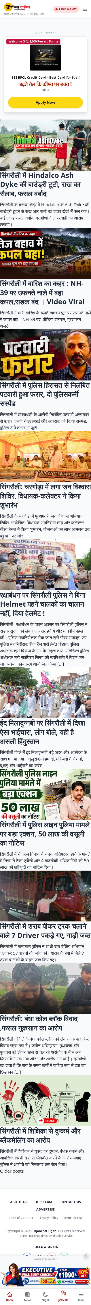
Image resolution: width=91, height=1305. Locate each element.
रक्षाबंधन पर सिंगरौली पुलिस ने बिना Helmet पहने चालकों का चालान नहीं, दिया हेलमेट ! (42, 604)
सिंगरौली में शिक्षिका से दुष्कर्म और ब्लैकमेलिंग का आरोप (40, 1135)
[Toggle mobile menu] (84, 9)
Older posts (12, 1171)
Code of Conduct (21, 1218)
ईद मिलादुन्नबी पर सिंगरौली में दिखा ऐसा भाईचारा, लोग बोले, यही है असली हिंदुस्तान (42, 732)
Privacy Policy (48, 1218)
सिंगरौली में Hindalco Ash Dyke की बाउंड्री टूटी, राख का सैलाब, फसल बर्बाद (40, 184)
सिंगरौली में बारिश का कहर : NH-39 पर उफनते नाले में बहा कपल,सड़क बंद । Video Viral (42, 292)
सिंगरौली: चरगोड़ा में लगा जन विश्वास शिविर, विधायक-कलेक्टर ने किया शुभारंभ (45, 495)
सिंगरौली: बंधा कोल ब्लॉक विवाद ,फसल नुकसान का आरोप (39, 1023)
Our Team (43, 1202)
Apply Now (45, 102)
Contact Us (70, 1202)
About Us (18, 1202)
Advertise (45, 1209)
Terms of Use (73, 1218)
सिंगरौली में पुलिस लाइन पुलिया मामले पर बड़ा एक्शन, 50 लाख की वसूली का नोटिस (45, 833)
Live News (68, 9)
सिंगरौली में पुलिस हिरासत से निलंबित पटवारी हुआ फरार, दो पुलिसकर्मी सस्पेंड (45, 394)
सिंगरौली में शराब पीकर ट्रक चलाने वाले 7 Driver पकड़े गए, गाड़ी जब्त (45, 930)
